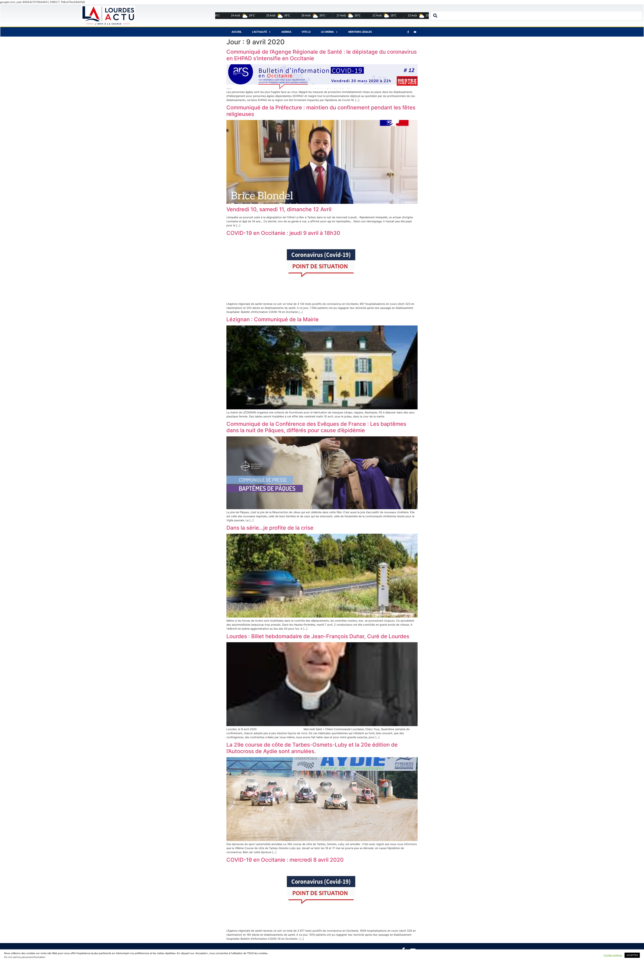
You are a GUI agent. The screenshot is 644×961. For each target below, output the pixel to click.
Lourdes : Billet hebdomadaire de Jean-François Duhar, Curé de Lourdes (317, 636)
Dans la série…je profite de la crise (269, 527)
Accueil (237, 31)
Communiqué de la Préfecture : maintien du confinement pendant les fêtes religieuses (320, 110)
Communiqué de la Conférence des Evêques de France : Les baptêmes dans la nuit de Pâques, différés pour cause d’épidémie (316, 427)
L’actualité (259, 31)
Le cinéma (327, 31)
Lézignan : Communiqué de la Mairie (272, 319)
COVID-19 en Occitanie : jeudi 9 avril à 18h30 (283, 233)
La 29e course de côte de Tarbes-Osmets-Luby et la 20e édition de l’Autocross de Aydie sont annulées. (312, 747)
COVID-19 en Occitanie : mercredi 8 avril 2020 (285, 859)
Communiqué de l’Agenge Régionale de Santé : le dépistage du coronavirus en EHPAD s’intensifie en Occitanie (321, 54)
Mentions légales (360, 31)
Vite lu (306, 31)
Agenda (286, 31)
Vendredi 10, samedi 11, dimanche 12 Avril (278, 209)
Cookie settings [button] (613, 955)
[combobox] (536, 15)
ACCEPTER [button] (632, 955)
